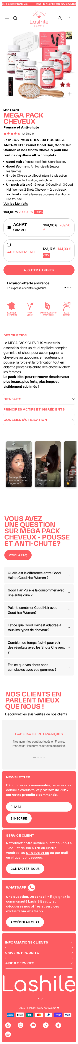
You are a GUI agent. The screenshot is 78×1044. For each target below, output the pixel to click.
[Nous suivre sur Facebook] (8, 1025)
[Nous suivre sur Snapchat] (58, 1025)
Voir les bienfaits (15, 203)
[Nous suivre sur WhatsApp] (8, 1034)
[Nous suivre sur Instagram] (20, 1025)
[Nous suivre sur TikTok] (46, 1025)
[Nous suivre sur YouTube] (33, 1025)
